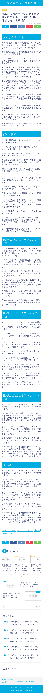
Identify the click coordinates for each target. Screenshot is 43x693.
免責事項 (29, 687)
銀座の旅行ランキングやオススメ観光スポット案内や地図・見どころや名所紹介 (22, 640)
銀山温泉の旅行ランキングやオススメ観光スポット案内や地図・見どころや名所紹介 (22, 648)
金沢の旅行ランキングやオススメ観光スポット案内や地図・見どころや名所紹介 (22, 631)
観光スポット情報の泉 (21, 3)
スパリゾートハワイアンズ (25, 530)
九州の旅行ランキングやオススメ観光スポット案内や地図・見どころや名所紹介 (22, 656)
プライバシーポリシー (17, 687)
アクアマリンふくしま (9, 530)
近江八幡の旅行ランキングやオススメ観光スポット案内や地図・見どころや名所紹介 (22, 623)
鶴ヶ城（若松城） (8, 533)
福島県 (4, 9)
